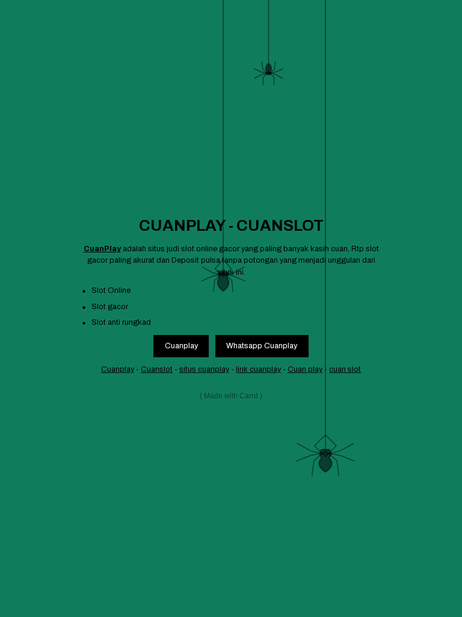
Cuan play (305, 369)
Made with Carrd (231, 396)
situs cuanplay (204, 369)
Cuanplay (181, 346)
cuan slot (345, 369)
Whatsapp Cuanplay (261, 346)
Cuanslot (157, 369)
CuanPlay (102, 249)
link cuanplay (258, 369)
